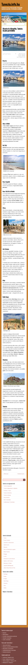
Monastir (5, 547)
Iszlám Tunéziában (6, 639)
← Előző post (5, 473)
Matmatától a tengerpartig (8, 648)
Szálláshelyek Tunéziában (9, 502)
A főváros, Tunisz (7, 490)
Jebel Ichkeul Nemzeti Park (9, 567)
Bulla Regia (6, 581)
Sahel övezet (6, 544)
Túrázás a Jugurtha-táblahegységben (10, 646)
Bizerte (20, 53)
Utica (24, 57)
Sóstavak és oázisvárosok (9, 558)
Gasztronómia (6, 497)
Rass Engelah (20, 57)
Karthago (5, 574)
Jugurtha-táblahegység (8, 565)
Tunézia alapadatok (8, 486)
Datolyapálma (5, 634)
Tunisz (5, 538)
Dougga (5, 554)
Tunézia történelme (8, 492)
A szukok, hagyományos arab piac (10, 636)
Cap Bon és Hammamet (9, 542)
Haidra (5, 587)
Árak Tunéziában (7, 499)
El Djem (5, 578)
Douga (5, 576)
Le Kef (5, 556)
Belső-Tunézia (7, 551)
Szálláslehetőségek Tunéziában (9, 650)
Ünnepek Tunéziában (7, 637)
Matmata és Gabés (8, 563)
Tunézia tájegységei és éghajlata (10, 488)
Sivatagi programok (7, 652)
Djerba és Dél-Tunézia (8, 560)
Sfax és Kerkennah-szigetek (9, 549)
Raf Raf (23, 56)
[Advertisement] (14, 519)
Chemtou (5, 583)
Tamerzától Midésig (7, 645)
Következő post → (21, 473)
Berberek (4, 632)
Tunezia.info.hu (10, 4)
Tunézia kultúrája (7, 495)
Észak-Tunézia (7, 53)
